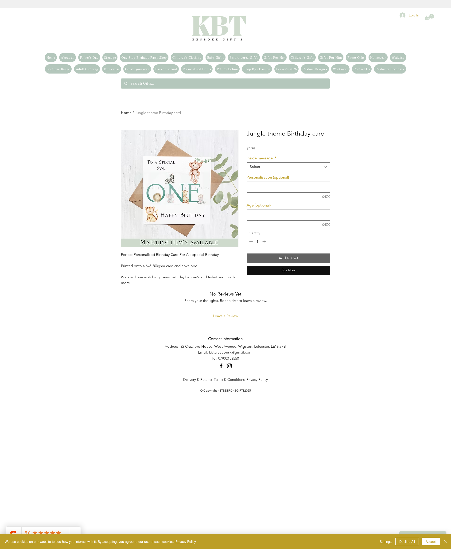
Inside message (261, 158)
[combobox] (288, 166)
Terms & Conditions (229, 379)
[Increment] (264, 241)
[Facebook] (221, 366)
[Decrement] (250, 241)
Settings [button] (386, 541)
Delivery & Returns (197, 379)
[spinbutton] (257, 241)
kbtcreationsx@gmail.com (231, 352)
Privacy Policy (257, 379)
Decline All (407, 541)
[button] (429, 17)
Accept (431, 541)
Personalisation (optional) (268, 177)
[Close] (445, 541)
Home (126, 112)
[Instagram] (229, 366)
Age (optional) (259, 205)
